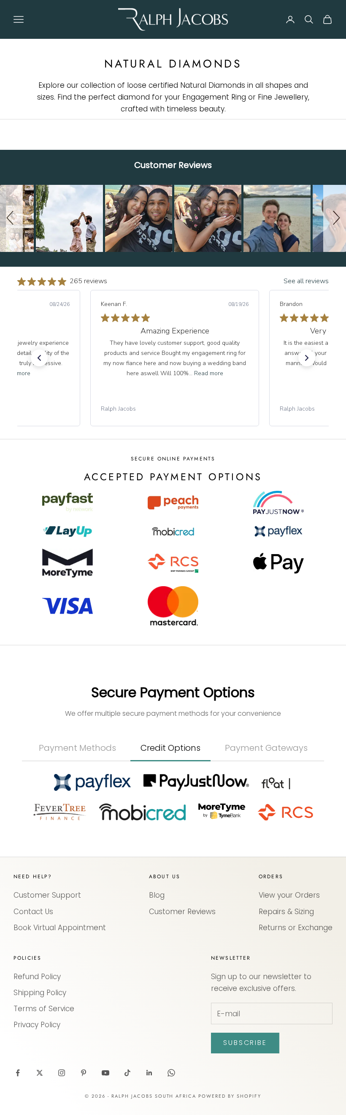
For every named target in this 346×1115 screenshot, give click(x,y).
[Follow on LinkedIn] (149, 1073)
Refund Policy (37, 977)
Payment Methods (77, 748)
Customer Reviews (182, 912)
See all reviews (306, 281)
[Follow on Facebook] (18, 1073)
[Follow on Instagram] (61, 1073)
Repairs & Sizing (286, 912)
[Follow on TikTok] (127, 1073)
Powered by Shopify (229, 1096)
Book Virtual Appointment (60, 928)
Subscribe (245, 1042)
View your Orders (289, 895)
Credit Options (170, 748)
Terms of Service (44, 1009)
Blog (157, 895)
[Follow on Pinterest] (83, 1073)
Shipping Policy (40, 993)
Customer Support (47, 895)
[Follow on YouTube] (105, 1073)
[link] (175, 409)
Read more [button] (208, 373)
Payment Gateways (266, 748)
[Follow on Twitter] (39, 1073)
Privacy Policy (37, 1025)
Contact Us (33, 912)
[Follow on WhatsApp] (171, 1073)
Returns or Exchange (295, 928)
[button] (11, 218)
